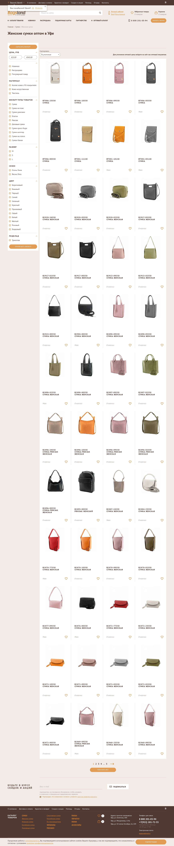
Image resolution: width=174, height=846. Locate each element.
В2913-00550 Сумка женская (51, 335)
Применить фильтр (23, 247)
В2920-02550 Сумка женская (115, 218)
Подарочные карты (63, 20)
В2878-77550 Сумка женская (51, 568)
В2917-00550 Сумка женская (83, 276)
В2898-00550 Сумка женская (83, 393)
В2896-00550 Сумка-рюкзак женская (50, 510)
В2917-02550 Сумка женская (51, 276)
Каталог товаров (16, 20)
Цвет (11, 181)
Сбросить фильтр (23, 47)
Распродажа (45, 20)
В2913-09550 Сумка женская (115, 276)
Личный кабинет (117, 12)
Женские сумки (27, 819)
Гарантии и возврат (61, 3)
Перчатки (75, 819)
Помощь (88, 3)
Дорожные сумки (28, 828)
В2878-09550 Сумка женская (115, 568)
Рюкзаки (50, 828)
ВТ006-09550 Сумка (113, 101)
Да (33, 8)
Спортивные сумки (54, 815)
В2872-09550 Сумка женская (83, 685)
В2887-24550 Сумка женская (115, 510)
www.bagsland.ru (32, 840)
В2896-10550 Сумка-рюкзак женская (82, 452)
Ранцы (74, 815)
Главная (10, 27)
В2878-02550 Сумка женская (146, 568)
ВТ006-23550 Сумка (49, 101)
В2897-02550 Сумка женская (146, 393)
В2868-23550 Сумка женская (115, 743)
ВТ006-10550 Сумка (81, 101)
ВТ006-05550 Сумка (145, 101)
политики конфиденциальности (87, 797)
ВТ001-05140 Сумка (145, 160)
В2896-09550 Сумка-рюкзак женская (114, 452)
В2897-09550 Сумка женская (115, 393)
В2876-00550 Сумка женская (83, 627)
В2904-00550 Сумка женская (83, 335)
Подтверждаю (151, 842)
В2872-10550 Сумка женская (51, 685)
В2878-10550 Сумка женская (83, 568)
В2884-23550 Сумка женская (146, 510)
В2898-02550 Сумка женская (51, 393)
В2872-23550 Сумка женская (146, 627)
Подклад (14, 236)
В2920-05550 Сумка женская (83, 218)
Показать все (103, 770)
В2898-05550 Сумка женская (146, 335)
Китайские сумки (28, 825)
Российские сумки (53, 819)
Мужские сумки (27, 822)
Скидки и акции (77, 3)
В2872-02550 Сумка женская (146, 685)
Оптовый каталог (101, 20)
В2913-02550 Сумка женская (146, 276)
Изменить (38, 8)
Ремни (74, 822)
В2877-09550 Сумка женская (51, 627)
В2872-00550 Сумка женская (51, 743)
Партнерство (81, 20)
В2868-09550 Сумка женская (146, 743)
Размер (13, 147)
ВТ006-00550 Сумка (49, 160)
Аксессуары (76, 825)
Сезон (12, 166)
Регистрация (120, 14)
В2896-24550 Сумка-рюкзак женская (50, 452)
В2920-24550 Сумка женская (51, 218)
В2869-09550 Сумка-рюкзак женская (82, 743)
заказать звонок (159, 20)
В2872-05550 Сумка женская (115, 685)
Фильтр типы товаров (21, 100)
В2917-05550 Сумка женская (146, 218)
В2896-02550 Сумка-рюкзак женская (146, 452)
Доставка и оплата (45, 3)
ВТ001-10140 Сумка (113, 160)
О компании (31, 3)
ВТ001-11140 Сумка (81, 160)
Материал (14, 81)
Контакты (105, 3)
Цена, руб (14, 52)
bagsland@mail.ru (144, 833)
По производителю (54, 822)
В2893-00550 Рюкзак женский (84, 510)
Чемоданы (51, 825)
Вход (112, 14)
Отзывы (96, 3)
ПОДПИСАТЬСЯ (119, 787)
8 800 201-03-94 (139, 20)
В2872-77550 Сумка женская (115, 627)
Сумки (17, 27)
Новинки (31, 20)
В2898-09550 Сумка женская (115, 335)
